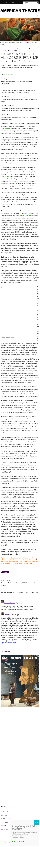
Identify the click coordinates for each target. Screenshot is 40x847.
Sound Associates (26, 215)
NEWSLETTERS (6, 818)
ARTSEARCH (5, 822)
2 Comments (13, 50)
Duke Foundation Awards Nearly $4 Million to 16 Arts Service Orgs (18, 583)
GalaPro (7, 128)
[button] (3, 2)
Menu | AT (9, 2)
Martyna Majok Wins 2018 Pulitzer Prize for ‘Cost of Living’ (20, 591)
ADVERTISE (5, 811)
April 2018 (4, 49)
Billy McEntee (8, 74)
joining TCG (34, 560)
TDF (11, 174)
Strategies (11, 49)
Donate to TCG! (18, 841)
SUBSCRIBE (4, 815)
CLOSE (36, 822)
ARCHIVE (4, 825)
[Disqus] (20, 623)
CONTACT (4, 829)
